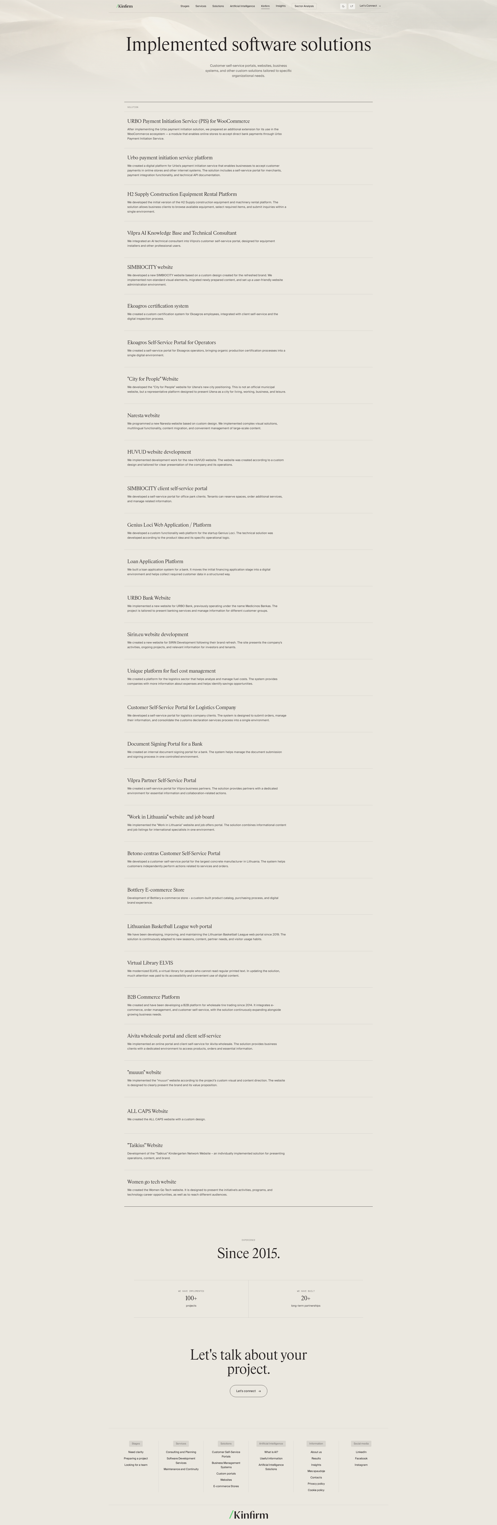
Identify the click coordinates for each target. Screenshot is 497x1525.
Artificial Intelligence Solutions (271, 1467)
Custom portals (226, 1473)
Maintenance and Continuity (181, 1469)
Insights (281, 6)
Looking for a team (136, 1465)
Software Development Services (181, 1460)
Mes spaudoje (316, 1471)
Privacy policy (316, 1484)
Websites (226, 1480)
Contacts (316, 1477)
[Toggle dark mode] (343, 6)
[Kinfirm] (124, 6)
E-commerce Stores (226, 1486)
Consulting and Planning (181, 1452)
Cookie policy (316, 1490)
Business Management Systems (226, 1465)
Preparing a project (136, 1458)
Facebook (361, 1458)
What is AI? (271, 1452)
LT (351, 6)
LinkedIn (361, 1452)
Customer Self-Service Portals (226, 1454)
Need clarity (135, 1452)
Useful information (271, 1458)
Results (316, 1458)
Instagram (361, 1465)
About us (316, 1452)
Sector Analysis (304, 6)
